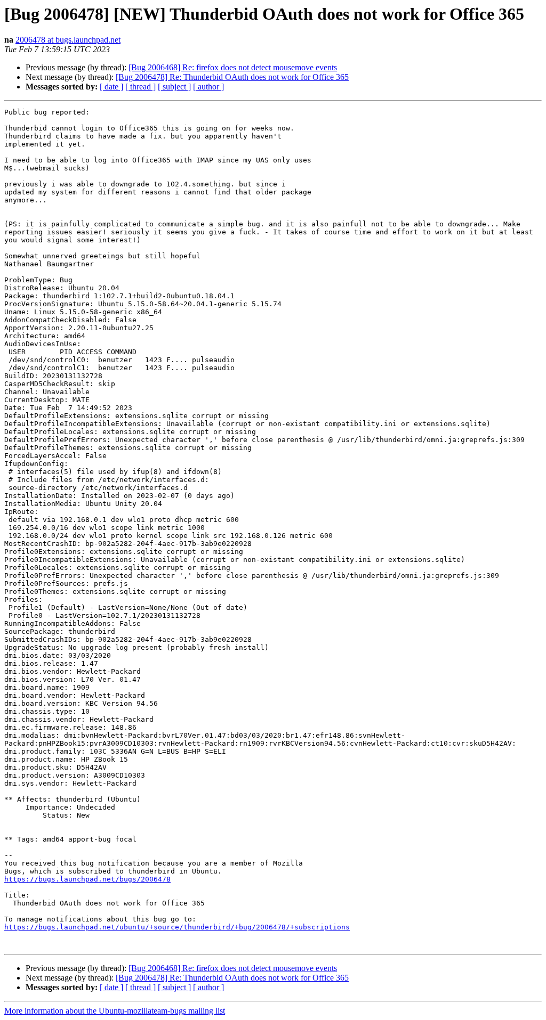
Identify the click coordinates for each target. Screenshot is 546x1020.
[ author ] (208, 86)
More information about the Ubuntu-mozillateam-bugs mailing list (114, 1010)
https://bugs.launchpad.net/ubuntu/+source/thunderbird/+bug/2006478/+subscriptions (177, 927)
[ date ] (111, 86)
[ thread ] (140, 86)
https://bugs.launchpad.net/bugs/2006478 (87, 879)
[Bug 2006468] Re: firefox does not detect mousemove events (233, 67)
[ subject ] (174, 86)
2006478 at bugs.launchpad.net (68, 39)
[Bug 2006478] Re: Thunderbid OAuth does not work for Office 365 (232, 76)
